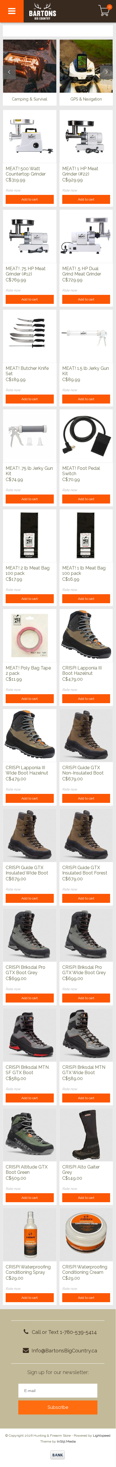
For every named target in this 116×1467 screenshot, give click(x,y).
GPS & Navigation (86, 99)
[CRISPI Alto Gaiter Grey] (86, 1134)
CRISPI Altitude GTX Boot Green (27, 1169)
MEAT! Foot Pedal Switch (81, 471)
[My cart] (104, 11)
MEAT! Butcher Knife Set (27, 371)
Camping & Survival (29, 99)
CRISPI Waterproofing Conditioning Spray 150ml (28, 1269)
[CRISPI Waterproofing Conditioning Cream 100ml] (86, 1234)
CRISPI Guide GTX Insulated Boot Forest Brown (84, 870)
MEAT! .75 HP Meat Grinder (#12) (26, 271)
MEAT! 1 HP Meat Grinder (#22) (80, 171)
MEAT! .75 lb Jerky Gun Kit (29, 471)
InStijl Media (66, 1441)
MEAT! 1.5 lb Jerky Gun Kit (85, 371)
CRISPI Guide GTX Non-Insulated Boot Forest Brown (83, 770)
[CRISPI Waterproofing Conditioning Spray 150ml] (30, 1234)
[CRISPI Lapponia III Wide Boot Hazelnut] (30, 735)
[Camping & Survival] (30, 66)
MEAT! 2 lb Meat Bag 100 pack (28, 570)
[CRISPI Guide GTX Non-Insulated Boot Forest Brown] (86, 735)
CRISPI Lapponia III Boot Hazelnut (82, 670)
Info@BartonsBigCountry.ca (64, 1351)
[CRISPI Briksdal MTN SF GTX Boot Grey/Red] (30, 1034)
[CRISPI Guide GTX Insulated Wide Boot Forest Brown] (30, 835)
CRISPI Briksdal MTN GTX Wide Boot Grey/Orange (83, 1070)
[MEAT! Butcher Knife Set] (30, 336)
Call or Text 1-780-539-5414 (64, 1332)
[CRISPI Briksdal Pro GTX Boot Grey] (30, 935)
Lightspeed (101, 1436)
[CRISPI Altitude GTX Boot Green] (30, 1134)
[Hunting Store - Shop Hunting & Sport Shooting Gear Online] (53, 11)
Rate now (13, 190)
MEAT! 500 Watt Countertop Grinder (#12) (26, 171)
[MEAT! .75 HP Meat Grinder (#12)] (30, 236)
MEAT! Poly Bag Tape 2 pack (28, 670)
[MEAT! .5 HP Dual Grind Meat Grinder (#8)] (86, 236)
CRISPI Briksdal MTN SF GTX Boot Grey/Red (27, 1070)
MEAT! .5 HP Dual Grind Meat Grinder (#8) (81, 271)
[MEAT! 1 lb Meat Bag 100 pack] (86, 535)
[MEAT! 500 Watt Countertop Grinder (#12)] (30, 136)
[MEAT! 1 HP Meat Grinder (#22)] (86, 136)
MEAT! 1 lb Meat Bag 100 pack (84, 570)
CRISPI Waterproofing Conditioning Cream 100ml (84, 1269)
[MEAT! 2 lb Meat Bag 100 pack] (30, 535)
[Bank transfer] (57, 1454)
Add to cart (29, 199)
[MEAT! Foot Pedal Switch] (86, 436)
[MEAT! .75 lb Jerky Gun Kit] (30, 436)
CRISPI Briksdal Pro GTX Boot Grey (25, 970)
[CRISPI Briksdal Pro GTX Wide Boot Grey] (86, 935)
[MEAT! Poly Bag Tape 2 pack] (30, 635)
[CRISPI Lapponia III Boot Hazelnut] (86, 635)
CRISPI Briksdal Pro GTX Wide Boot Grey (84, 970)
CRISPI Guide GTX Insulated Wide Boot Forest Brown (27, 870)
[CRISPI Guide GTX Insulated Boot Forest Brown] (86, 835)
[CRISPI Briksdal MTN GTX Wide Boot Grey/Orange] (86, 1034)
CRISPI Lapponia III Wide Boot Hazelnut (27, 770)
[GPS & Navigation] (86, 66)
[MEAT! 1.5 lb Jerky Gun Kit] (86, 336)
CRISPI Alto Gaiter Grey (81, 1169)
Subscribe (58, 1407)
